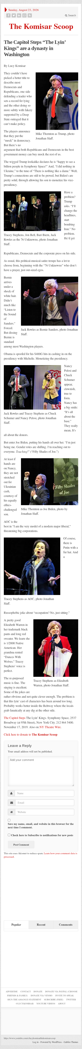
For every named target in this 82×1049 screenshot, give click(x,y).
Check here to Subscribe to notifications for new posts (41, 835)
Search (71, 15)
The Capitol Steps (14, 718)
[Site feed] (30, 15)
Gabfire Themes (71, 1041)
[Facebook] (8, 15)
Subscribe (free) (53, 999)
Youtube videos (45, 1003)
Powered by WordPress (51, 1041)
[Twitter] (14, 15)
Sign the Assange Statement (24, 999)
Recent (41, 924)
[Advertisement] (32, 891)
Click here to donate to (30, 734)
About (61, 1003)
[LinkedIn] (19, 15)
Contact (25, 991)
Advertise (12, 991)
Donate (38, 991)
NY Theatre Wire (50, 727)
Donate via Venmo (41, 995)
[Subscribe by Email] (24, 15)
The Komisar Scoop (41, 25)
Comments (65, 924)
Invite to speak (64, 995)
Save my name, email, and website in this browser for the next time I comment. (41, 825)
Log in (36, 1041)
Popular (16, 924)
